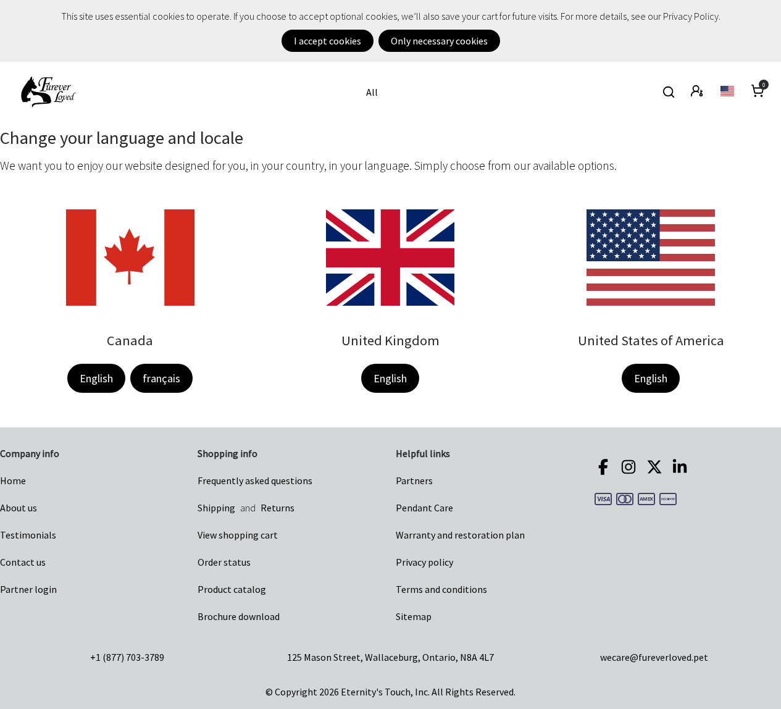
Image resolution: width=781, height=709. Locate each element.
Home (13, 480)
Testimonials (28, 535)
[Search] (668, 92)
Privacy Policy (691, 16)
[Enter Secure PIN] (698, 92)
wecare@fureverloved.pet (654, 657)
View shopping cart (238, 535)
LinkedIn (681, 467)
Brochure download (239, 616)
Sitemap (414, 616)
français (161, 378)
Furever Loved (48, 92)
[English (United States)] (728, 92)
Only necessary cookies (439, 41)
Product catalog (232, 589)
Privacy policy (424, 562)
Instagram (630, 467)
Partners (414, 480)
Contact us (23, 562)
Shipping (216, 507)
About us (18, 507)
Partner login (28, 589)
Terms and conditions (441, 589)
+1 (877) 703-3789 (127, 657)
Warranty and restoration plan (460, 535)
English (96, 378)
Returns (277, 507)
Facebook (605, 467)
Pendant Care (424, 507)
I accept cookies (327, 41)
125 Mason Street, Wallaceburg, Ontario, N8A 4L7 (390, 657)
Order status (224, 562)
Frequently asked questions (255, 480)
